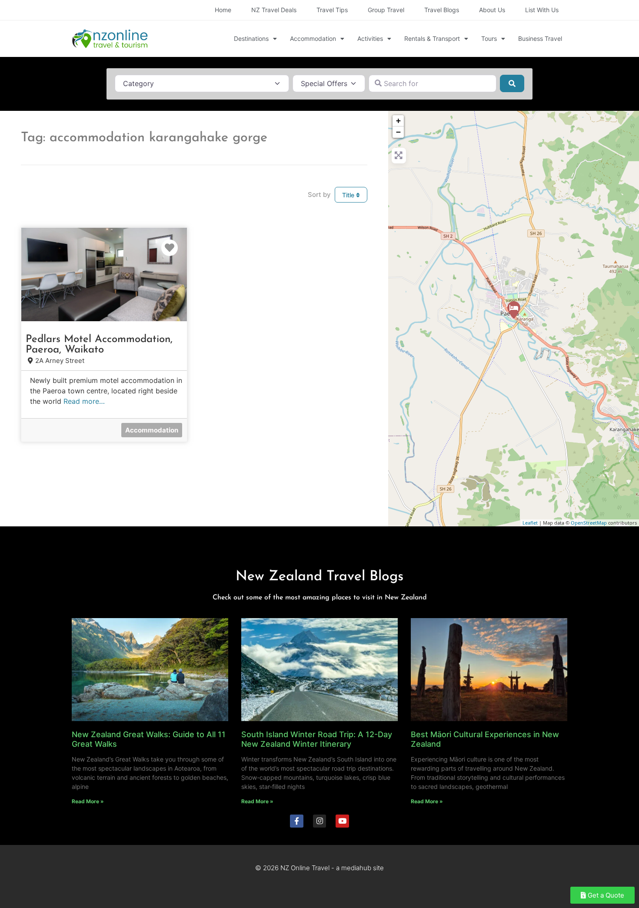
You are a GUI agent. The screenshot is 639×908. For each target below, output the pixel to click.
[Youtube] (342, 821)
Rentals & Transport (432, 38)
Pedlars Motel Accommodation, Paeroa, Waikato (99, 344)
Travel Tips (332, 9)
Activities (370, 38)
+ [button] (398, 120)
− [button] (398, 131)
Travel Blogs (441, 9)
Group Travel (386, 9)
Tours (489, 38)
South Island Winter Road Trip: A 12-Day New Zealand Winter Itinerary (316, 739)
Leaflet (530, 522)
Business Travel (540, 38)
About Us (492, 9)
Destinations (251, 38)
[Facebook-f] (296, 821)
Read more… (84, 401)
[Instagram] (319, 821)
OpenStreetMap (589, 522)
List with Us (542, 9)
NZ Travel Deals (273, 9)
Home (223, 9)
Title (349, 195)
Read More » (88, 801)
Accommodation (313, 38)
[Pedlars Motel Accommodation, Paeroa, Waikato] (514, 310)
